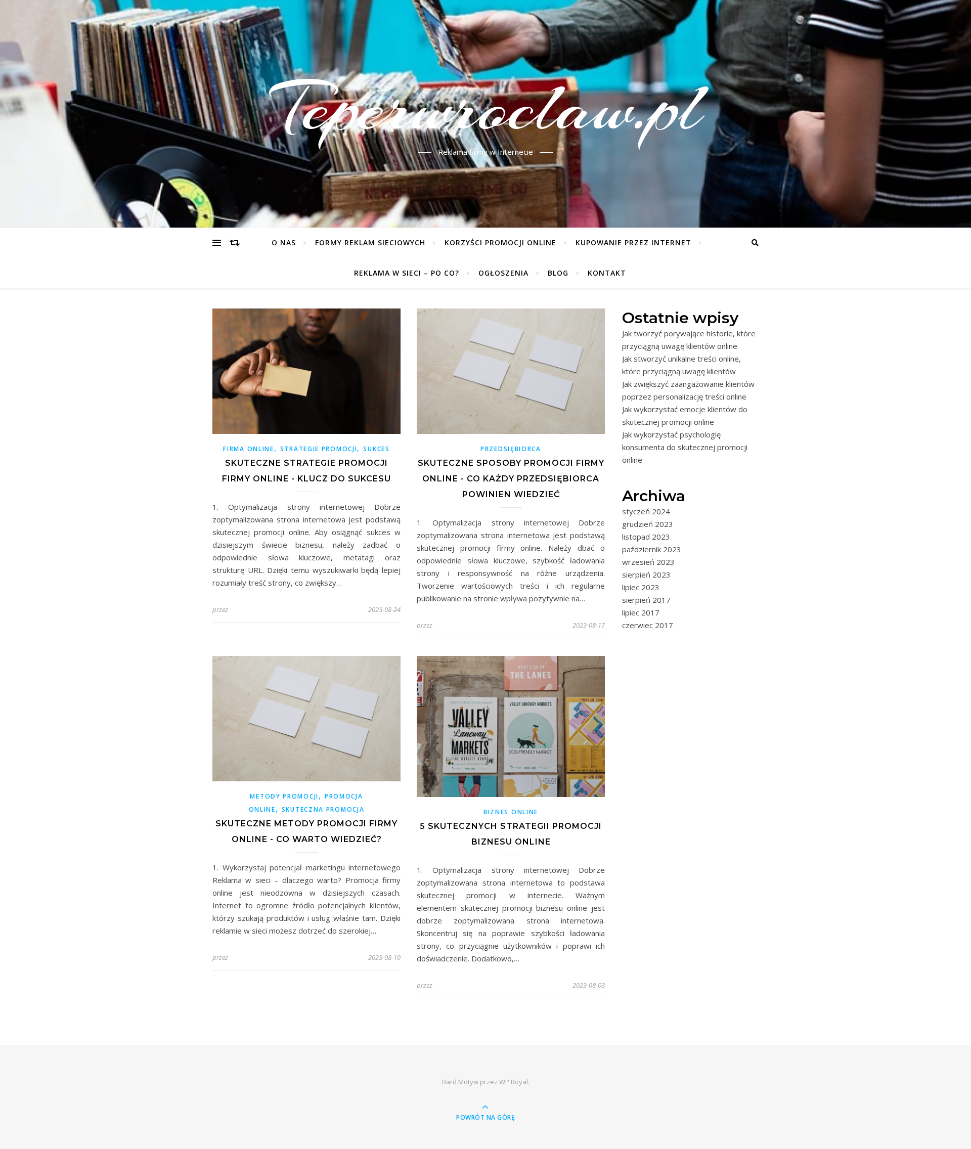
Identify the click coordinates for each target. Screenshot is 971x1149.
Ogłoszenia (503, 273)
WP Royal (513, 1081)
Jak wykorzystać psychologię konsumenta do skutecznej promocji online (684, 447)
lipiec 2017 (640, 612)
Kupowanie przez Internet (633, 242)
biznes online (510, 812)
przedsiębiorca (510, 449)
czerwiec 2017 (647, 625)
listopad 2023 (646, 537)
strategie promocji (319, 449)
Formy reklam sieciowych (370, 242)
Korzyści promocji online (500, 242)
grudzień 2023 (647, 524)
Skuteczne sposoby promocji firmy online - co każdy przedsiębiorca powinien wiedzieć (511, 478)
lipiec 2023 (640, 587)
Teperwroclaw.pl (486, 108)
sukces (376, 449)
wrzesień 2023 (648, 562)
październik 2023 (651, 549)
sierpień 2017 (646, 600)
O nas (284, 242)
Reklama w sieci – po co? (406, 273)
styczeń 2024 (646, 511)
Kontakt (607, 273)
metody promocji (284, 796)
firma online (248, 449)
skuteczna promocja (323, 809)
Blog (558, 273)
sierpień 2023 (646, 574)
